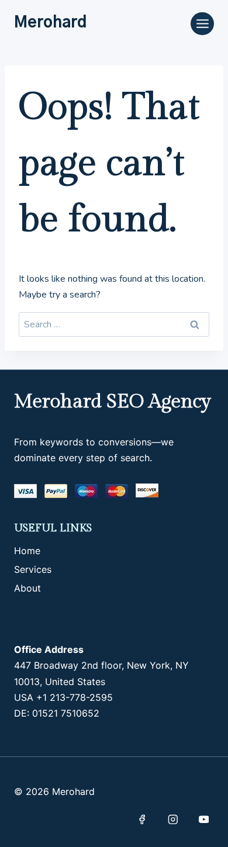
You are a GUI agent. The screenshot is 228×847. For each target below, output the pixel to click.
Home (27, 550)
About (27, 588)
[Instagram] (173, 819)
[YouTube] (204, 819)
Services (32, 569)
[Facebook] (142, 819)
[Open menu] (202, 23)
